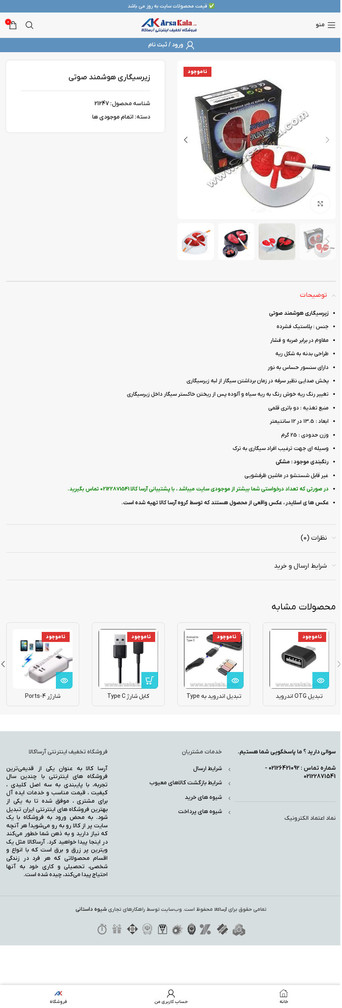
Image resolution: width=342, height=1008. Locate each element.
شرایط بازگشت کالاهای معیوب (185, 783)
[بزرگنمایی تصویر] (320, 203)
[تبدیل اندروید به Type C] (214, 659)
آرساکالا (220, 909)
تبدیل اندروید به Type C (213, 700)
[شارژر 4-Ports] (43, 659)
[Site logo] (169, 25)
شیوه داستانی (91, 909)
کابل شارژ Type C (128, 696)
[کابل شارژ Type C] (128, 659)
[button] (327, 139)
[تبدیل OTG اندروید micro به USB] (299, 659)
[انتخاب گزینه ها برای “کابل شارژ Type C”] (149, 680)
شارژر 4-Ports (42, 696)
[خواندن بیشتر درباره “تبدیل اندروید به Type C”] (235, 680)
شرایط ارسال (207, 769)
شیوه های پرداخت (200, 812)
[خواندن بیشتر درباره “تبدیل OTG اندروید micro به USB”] (320, 680)
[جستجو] (29, 25)
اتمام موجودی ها (112, 117)
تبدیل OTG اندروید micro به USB (299, 700)
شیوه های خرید (203, 797)
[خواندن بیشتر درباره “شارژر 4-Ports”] (64, 680)
